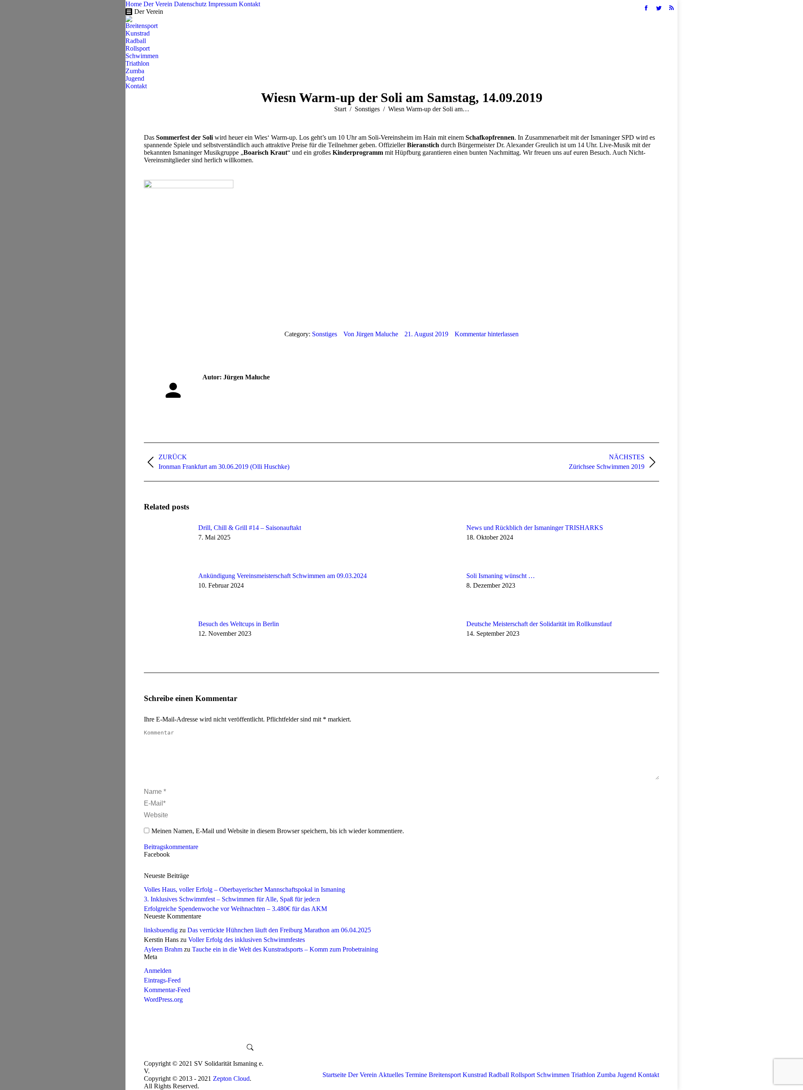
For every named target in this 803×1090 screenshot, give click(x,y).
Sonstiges (324, 334)
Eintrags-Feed (162, 980)
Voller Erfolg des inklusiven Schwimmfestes (246, 939)
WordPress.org (163, 999)
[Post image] (167, 543)
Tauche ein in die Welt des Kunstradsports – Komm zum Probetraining (285, 949)
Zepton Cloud (231, 1078)
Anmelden (157, 970)
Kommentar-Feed (167, 989)
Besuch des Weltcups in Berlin (238, 623)
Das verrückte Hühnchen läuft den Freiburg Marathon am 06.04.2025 (279, 930)
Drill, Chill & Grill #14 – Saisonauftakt (249, 527)
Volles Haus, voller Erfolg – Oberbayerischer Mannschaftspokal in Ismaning (244, 889)
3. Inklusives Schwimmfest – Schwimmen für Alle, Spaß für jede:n (232, 899)
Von (370, 334)
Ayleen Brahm (163, 949)
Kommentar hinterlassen (487, 334)
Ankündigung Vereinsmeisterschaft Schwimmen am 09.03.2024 (282, 575)
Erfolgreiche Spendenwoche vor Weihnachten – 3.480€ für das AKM (235, 908)
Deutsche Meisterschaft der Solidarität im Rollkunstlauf (539, 623)
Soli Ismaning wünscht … (500, 575)
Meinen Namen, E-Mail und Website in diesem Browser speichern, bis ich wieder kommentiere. (277, 830)
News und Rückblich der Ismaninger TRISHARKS (534, 527)
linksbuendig (161, 930)
